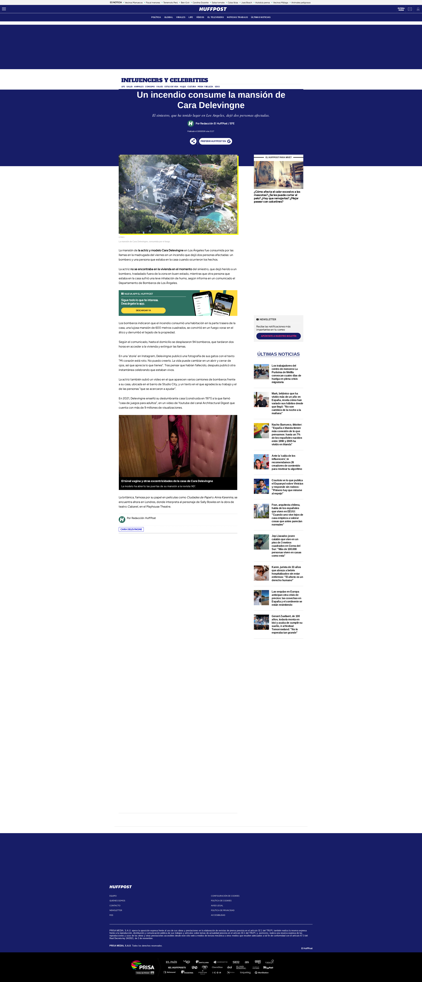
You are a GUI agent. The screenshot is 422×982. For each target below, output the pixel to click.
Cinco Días (218, 967)
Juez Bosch (246, 2)
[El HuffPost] (213, 9)
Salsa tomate (218, 2)
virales (180, 17)
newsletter (115, 910)
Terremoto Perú (170, 2)
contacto (114, 905)
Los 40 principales (189, 962)
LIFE (191, 17)
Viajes (159, 86)
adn (257, 962)
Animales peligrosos (301, 2)
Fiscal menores (153, 2)
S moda (232, 972)
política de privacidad (222, 910)
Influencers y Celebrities (164, 80)
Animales (138, 86)
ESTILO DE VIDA (171, 86)
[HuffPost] (120, 886)
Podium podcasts (203, 972)
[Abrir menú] (4, 9)
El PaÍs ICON (218, 972)
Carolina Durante (201, 2)
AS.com (246, 962)
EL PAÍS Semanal (243, 967)
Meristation (262, 972)
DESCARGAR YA (143, 310)
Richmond (171, 972)
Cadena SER (236, 962)
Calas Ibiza (233, 2)
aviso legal (217, 905)
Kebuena (266, 967)
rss (111, 915)
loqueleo (246, 972)
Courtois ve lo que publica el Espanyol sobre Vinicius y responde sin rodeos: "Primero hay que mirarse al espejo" (287, 487)
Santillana (204, 962)
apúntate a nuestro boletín (278, 336)
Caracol (269, 962)
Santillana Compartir (222, 962)
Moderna (187, 972)
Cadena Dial (230, 967)
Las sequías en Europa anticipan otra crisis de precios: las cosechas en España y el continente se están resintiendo (287, 598)
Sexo (217, 86)
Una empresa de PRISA (144, 964)
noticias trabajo (237, 17)
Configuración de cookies (225, 896)
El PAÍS (173, 962)
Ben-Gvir (185, 2)
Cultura (191, 86)
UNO (196, 967)
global (168, 17)
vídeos (200, 17)
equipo (113, 896)
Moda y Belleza (205, 86)
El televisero (216, 17)
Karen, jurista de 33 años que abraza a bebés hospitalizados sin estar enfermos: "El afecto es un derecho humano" (287, 574)
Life (123, 86)
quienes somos (117, 900)
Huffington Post (178, 967)
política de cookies (221, 900)
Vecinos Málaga (280, 2)
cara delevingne (131, 529)
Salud (129, 86)
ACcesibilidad (218, 915)
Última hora (401, 9)
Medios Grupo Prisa (144, 973)
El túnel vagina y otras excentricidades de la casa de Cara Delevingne (167, 481)
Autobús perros (262, 2)
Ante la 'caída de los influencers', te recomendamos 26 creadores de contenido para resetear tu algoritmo (287, 462)
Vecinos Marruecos (134, 2)
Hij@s (183, 86)
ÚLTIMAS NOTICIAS (261, 17)
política (156, 17)
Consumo (150, 86)
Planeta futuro (255, 967)
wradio (205, 967)
